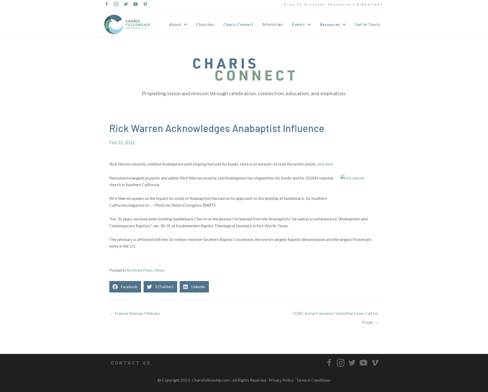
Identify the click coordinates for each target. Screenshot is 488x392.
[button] (130, 362)
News (159, 270)
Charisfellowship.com (211, 380)
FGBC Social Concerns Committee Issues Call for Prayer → (335, 314)
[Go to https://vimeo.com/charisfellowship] (145, 4)
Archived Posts (139, 270)
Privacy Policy (281, 380)
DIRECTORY (370, 4)
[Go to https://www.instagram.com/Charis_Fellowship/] (116, 4)
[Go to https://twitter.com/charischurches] (126, 4)
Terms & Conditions (313, 380)
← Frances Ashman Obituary (135, 313)
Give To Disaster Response (317, 4)
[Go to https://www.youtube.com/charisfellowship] (135, 4)
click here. (325, 163)
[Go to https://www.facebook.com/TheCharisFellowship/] (106, 4)
